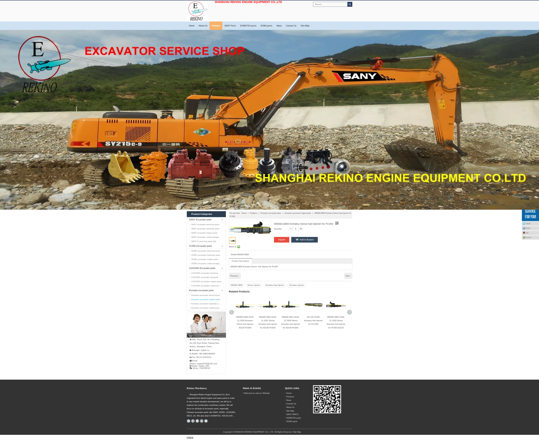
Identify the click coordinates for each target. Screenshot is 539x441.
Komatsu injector (296, 285)
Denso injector (254, 285)
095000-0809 (237, 285)
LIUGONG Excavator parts (202, 268)
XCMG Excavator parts (200, 246)
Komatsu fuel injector (274, 285)
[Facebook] (188, 421)
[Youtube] (206, 421)
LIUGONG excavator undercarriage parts (208, 286)
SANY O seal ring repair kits (203, 241)
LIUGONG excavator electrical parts (207, 273)
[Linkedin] (197, 421)
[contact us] (206, 325)
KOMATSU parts (248, 25)
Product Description (240, 261)
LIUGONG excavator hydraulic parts (207, 277)
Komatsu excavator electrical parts (206, 295)
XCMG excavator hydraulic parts (205, 255)
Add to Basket (307, 239)
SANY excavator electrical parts (205, 224)
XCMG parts (266, 25)
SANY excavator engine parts (204, 233)
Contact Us (291, 25)
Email (528, 228)
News (279, 25)
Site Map (305, 25)
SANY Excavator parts (200, 219)
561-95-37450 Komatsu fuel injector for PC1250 (313, 320)
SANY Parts (230, 25)
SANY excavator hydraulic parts (205, 229)
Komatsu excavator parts (201, 290)
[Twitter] (201, 421)
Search (349, 4)
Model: (234, 254)
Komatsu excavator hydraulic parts (206, 304)
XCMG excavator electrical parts (205, 251)
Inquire (281, 239)
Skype (528, 224)
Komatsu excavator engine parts (205, 299)
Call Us (528, 237)
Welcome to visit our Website (257, 393)
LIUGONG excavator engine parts (206, 281)
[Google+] (193, 421)
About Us (203, 25)
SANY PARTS (292, 414)
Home (191, 25)
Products (216, 25)
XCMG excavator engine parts (204, 259)
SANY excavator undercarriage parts (207, 237)
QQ (527, 233)
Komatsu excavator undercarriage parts (208, 308)
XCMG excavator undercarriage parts (208, 263)
